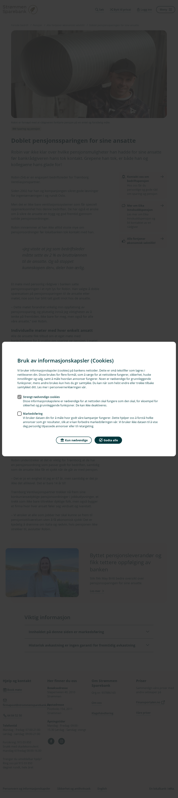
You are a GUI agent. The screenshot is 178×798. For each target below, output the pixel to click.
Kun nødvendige (76, 440)
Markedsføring (33, 414)
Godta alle (111, 440)
